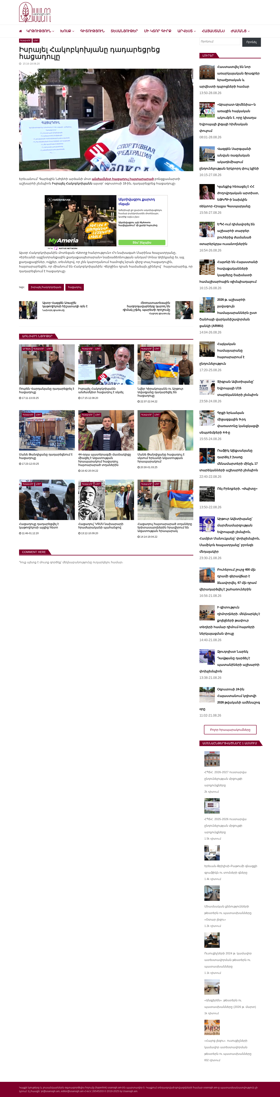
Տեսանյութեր (124, 31)
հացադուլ (74, 287)
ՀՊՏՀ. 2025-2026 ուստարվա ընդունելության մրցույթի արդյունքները (225, 825)
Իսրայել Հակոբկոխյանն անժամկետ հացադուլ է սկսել (100, 390)
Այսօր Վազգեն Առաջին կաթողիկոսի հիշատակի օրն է (65, 304)
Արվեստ (185, 31)
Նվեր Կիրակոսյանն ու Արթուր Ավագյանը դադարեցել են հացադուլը (160, 392)
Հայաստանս (213, 31)
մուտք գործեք (50, 562)
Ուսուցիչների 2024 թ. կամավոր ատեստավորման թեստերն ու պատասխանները (228, 960)
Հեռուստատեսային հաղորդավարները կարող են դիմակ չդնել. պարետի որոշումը (146, 306)
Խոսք (65, 31)
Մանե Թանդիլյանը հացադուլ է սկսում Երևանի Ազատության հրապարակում (161, 458)
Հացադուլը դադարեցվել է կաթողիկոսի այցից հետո (39, 525)
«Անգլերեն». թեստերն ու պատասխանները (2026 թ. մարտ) (230, 1003)
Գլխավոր (25, 40)
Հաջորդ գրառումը (159, 313)
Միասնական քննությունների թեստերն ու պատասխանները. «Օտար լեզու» (228, 913)
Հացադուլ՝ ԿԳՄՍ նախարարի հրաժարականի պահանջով (100, 525)
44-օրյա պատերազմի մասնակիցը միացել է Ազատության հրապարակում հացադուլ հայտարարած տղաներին (104, 460)
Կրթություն (38, 31)
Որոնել (251, 42)
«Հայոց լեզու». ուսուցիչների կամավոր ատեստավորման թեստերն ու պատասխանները (228, 1047)
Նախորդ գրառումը (53, 310)
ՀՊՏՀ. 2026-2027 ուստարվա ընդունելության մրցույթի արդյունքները (225, 778)
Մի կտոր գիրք (157, 31)
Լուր (36, 40)
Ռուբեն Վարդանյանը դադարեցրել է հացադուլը (46, 390)
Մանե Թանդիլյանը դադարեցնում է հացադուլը (46, 456)
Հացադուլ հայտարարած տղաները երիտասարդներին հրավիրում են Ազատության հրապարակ (165, 527)
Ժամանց (239, 31)
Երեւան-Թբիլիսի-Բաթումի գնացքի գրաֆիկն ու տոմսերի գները (230, 869)
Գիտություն (92, 31)
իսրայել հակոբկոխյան (46, 287)
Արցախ (27, 349)
